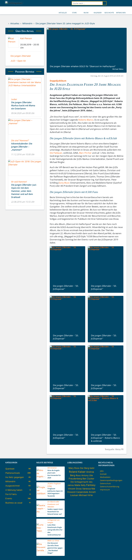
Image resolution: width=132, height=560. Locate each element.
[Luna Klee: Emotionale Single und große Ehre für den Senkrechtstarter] (41, 531)
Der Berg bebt (87, 468)
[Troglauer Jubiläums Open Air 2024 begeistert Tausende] (41, 494)
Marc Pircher (85, 152)
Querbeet (9, 468)
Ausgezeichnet (12, 485)
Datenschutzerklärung (109, 486)
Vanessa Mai (88, 488)
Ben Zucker (88, 478)
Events (8, 498)
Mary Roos (74, 468)
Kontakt (103, 474)
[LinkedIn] (25, 42)
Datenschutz (105, 483)
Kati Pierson (26, 38)
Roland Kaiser (77, 471)
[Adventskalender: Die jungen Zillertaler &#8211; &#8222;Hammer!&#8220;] (24, 135)
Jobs (102, 471)
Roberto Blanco (85, 119)
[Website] (32, 42)
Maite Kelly (80, 485)
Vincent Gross (75, 488)
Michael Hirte (86, 495)
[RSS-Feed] (125, 3)
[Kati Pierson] (13, 42)
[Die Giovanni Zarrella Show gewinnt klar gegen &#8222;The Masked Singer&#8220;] (41, 551)
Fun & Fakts (11, 494)
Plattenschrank (12, 473)
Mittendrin (10, 481)
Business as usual (13, 502)
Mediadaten (105, 477)
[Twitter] (23, 42)
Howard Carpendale (77, 492)
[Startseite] (6, 23)
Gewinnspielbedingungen (111, 480)
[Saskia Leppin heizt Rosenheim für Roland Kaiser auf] (41, 512)
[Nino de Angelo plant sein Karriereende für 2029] (41, 477)
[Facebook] (21, 42)
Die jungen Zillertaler (21, 56)
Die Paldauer (56, 152)
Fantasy (91, 485)
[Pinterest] (30, 42)
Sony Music (64, 182)
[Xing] (27, 42)
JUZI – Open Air (18, 61)
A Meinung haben (13, 490)
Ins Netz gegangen (14, 477)
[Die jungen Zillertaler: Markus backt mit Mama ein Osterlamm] (24, 94)
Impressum (105, 489)
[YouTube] (117, 3)
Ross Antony (82, 475)
